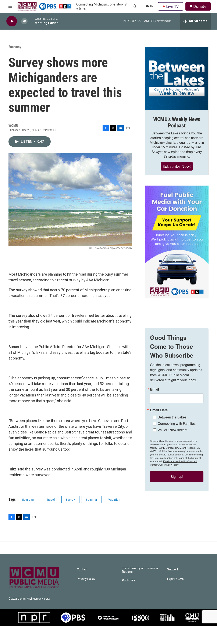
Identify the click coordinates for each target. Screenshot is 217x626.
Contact (82, 569)
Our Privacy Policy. (169, 464)
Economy (14, 47)
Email (154, 389)
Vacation (114, 499)
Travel (51, 499)
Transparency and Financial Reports (140, 570)
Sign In (148, 6)
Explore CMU (175, 579)
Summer (91, 499)
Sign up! (177, 476)
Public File (128, 580)
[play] (11, 21)
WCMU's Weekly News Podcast (176, 122)
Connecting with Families (177, 423)
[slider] (31, 21)
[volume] (24, 21)
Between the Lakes (172, 417)
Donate (199, 6)
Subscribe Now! (177, 166)
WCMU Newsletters (172, 429)
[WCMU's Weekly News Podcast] (176, 78)
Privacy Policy (86, 579)
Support (172, 569)
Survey (70, 499)
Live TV (172, 6)
